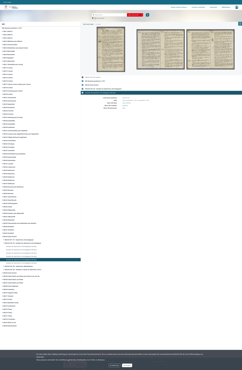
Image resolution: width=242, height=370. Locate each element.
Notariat (125, 105)
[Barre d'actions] (240, 24)
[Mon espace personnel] (237, 7)
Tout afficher (88, 24)
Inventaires (213, 7)
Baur (124, 108)
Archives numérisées (198, 7)
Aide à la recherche (99, 18)
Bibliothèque (226, 7)
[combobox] (135, 15)
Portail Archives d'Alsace (179, 7)
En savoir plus (114, 365)
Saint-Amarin (127, 103)
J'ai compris (127, 365)
